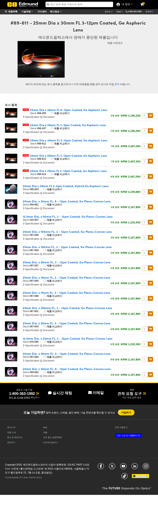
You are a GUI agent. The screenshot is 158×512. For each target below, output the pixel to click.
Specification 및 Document (39, 117)
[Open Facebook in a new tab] (101, 467)
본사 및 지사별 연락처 (19, 397)
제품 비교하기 (62, 113)
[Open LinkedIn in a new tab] (134, 467)
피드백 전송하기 (50, 442)
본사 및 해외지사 (15, 437)
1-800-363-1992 (135, 11)
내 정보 (125, 4)
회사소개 (11, 427)
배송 (45, 427)
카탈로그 (121, 427)
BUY (150, 115)
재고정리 (25, 109)
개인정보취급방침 (12, 477)
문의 (116, 84)
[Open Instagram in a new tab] (146, 467)
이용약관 (32, 477)
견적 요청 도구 (129, 393)
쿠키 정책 (23, 477)
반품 (45, 432)
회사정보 (55, 11)
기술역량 (26, 11)
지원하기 (127, 435)
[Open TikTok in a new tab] (124, 477)
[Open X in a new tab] (112, 467)
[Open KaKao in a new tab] (140, 477)
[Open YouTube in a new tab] (123, 467)
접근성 (39, 477)
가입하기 (126, 412)
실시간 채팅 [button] (62, 393)
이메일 (98, 393)
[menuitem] (12, 11)
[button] (136, 11)
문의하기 (149, 11)
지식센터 (42, 11)
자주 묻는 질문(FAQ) (52, 437)
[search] (79, 4)
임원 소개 (11, 432)
